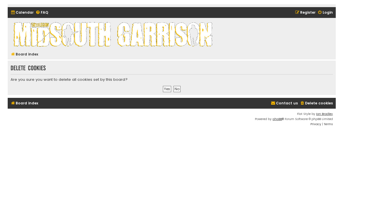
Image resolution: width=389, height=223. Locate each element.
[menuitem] (22, 12)
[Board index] (114, 34)
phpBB (277, 119)
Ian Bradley (324, 114)
